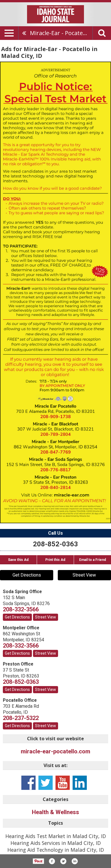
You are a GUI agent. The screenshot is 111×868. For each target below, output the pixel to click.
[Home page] (55, 14)
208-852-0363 (55, 544)
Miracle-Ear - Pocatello (59, 33)
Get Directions (27, 575)
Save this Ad (18, 560)
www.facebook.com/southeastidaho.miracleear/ (28, 783)
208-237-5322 (21, 718)
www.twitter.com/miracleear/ (45, 783)
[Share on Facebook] (52, 861)
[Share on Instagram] (74, 861)
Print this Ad (55, 560)
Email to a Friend (92, 560)
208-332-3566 (21, 609)
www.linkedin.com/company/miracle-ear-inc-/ (80, 783)
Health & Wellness (55, 812)
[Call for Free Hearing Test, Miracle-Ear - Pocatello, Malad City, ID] (55, 292)
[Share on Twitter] (63, 861)
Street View (84, 575)
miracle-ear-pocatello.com (55, 751)
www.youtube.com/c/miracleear (63, 783)
